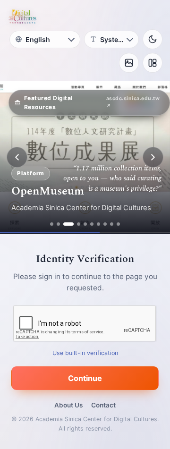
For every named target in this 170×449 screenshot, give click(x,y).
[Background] (129, 63)
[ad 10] (118, 224)
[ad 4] (78, 224)
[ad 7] (98, 224)
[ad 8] (105, 224)
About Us (68, 405)
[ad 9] (111, 224)
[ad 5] (85, 224)
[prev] (17, 157)
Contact (103, 405)
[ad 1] (51, 224)
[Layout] (152, 63)
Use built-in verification (85, 352)
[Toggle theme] (152, 39)
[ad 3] (68, 224)
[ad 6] (92, 224)
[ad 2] (58, 224)
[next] (153, 157)
